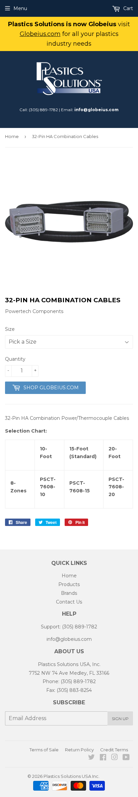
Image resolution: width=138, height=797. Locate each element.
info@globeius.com (96, 109)
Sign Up (120, 718)
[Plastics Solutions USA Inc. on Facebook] (103, 758)
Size (10, 329)
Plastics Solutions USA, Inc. (69, 664)
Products (69, 584)
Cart (127, 8)
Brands (69, 593)
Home (12, 136)
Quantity (15, 359)
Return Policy (79, 749)
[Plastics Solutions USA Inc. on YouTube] (126, 758)
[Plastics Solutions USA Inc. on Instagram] (114, 758)
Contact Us (69, 602)
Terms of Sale (44, 749)
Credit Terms (114, 749)
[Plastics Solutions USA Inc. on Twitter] (91, 758)
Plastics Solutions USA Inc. (71, 776)
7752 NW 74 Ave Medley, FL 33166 (69, 673)
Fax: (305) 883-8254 (69, 690)
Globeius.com (40, 34)
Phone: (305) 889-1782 (69, 681)
